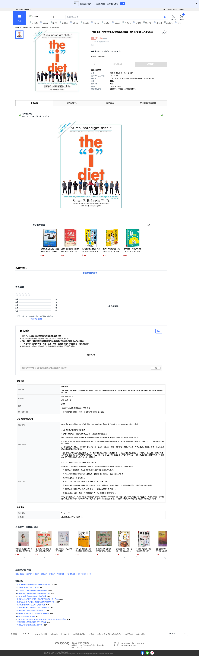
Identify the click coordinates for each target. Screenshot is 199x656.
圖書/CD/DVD (27, 27)
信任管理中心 (65, 633)
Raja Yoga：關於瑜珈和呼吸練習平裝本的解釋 (31, 596)
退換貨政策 (54, 633)
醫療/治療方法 (82, 574)
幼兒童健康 (60, 574)
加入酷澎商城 (129, 633)
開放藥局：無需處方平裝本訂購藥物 (28, 587)
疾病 (90, 574)
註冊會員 (169, 9)
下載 (122, 4)
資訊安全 (100, 633)
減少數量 (99, 63)
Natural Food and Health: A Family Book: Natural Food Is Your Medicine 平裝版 (41, 619)
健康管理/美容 (19, 574)
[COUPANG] (62, 644)
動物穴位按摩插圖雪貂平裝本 (26, 616)
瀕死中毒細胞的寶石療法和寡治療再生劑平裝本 (31, 622)
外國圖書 (37, 27)
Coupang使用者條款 (41, 633)
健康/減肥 (45, 27)
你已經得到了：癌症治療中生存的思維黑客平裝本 (32, 590)
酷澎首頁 (18, 27)
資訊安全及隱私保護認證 (113, 633)
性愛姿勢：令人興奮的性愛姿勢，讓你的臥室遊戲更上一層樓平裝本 (38, 599)
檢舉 (156, 368)
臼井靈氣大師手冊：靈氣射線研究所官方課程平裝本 (33, 608)
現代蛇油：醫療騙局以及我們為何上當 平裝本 (31, 605)
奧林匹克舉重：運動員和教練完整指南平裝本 (31, 610)
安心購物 (91, 633)
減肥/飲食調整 (54, 27)
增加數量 (99, 65)
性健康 (37, 574)
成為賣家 (181, 9)
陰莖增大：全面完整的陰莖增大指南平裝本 (30, 625)
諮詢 (158, 331)
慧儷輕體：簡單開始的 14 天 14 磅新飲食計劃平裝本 (33, 613)
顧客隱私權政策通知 (79, 633)
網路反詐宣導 (140, 633)
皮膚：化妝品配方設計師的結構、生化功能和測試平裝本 (34, 585)
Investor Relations (25, 633)
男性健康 (52, 574)
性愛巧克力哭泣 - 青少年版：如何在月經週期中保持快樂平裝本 (36, 602)
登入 (164, 9)
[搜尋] (165, 17)
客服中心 (175, 9)
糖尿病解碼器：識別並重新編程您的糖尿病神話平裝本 (33, 593)
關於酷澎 (14, 633)
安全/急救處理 (71, 574)
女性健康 (44, 574)
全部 (52, 17)
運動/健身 (29, 574)
